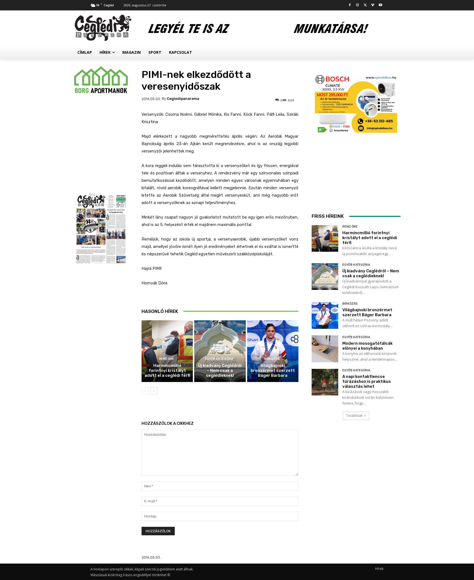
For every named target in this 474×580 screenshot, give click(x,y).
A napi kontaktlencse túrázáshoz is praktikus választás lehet (366, 381)
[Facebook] (350, 5)
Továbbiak (354, 415)
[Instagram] (357, 5)
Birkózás (272, 358)
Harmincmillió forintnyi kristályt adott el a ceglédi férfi (167, 370)
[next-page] (153, 391)
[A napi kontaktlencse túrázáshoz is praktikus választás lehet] (325, 382)
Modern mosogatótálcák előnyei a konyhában (367, 346)
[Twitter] (365, 5)
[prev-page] (145, 391)
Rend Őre (166, 358)
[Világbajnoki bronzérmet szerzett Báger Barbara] (272, 351)
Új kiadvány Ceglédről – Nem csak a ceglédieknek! (220, 370)
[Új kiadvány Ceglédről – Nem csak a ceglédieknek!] (220, 351)
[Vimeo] (372, 5)
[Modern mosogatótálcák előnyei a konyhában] (325, 348)
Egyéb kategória (219, 358)
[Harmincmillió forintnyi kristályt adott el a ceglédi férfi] (167, 351)
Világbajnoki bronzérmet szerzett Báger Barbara (273, 370)
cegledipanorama (183, 98)
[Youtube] (380, 5)
